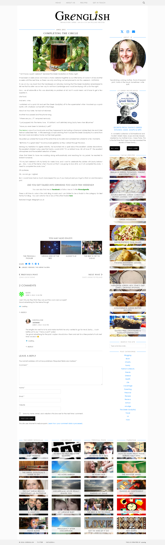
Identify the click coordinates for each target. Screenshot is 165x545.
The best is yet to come (92, 257)
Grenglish (37, 320)
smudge (128, 406)
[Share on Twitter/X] (32, 264)
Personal (128, 393)
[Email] (133, 31)
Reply (24, 312)
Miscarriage (127, 386)
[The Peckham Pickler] (30, 247)
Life (128, 382)
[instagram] (127, 31)
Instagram (50, 542)
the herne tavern (43, 267)
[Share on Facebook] (29, 264)
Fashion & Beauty (127, 369)
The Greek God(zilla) (128, 410)
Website (22, 405)
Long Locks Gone (28, 276)
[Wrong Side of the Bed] (50, 247)
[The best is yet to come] (92, 247)
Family (127, 365)
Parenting (128, 389)
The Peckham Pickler (29, 257)
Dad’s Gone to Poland (92, 276)
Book (128, 359)
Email (21, 396)
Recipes (84, 3)
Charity (128, 362)
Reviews (128, 399)
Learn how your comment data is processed (65, 423)
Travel (128, 413)
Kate (28, 293)
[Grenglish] (82, 10)
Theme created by (136, 542)
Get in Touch (99, 3)
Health (127, 379)
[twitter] (122, 31)
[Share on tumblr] (38, 264)
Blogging (127, 355)
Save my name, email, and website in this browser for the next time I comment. (53, 414)
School (127, 403)
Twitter (40, 542)
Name (22, 388)
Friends (127, 372)
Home (58, 3)
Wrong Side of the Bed (50, 257)
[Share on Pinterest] (35, 264)
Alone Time (71, 256)
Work (128, 420)
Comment (23, 365)
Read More (133, 148)
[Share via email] (26, 264)
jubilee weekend (28, 267)
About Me (70, 3)
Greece (128, 376)
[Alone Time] (71, 247)
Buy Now (114, 148)
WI (128, 416)
